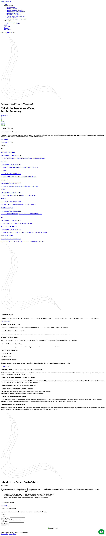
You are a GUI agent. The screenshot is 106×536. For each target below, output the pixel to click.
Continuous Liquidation (13, 23)
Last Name (3, 516)
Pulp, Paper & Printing (13, 13)
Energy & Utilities (12, 8)
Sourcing (6, 28)
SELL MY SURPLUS (7, 32)
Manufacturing (11, 7)
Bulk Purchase (11, 22)
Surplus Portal (7, 29)
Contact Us (7, 26)
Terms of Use (4, 534)
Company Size (4, 520)
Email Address (4, 521)
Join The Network (5, 366)
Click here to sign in (6, 505)
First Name (3, 514)
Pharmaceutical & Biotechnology (16, 11)
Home (5, 4)
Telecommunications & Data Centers (16, 19)
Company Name (5, 518)
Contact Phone (4, 523)
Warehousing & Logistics (14, 14)
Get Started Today (5, 115)
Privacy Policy (12, 534)
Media (5, 25)
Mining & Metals (11, 17)
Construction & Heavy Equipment (16, 16)
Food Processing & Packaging (15, 10)
